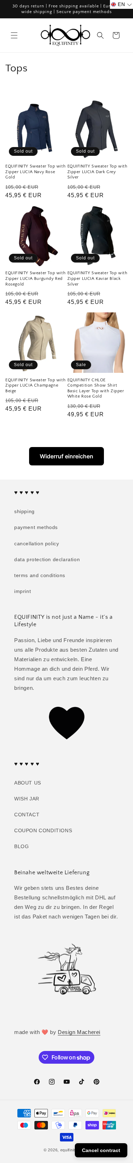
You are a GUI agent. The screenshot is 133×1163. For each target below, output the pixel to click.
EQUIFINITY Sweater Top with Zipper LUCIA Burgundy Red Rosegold (35, 278)
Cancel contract (101, 1150)
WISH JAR (26, 798)
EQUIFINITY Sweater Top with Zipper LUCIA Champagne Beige (35, 385)
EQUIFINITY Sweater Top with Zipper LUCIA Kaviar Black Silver (97, 278)
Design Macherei (79, 1032)
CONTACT (26, 814)
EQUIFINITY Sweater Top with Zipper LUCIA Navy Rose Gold (35, 172)
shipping (24, 511)
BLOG (21, 846)
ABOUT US (27, 783)
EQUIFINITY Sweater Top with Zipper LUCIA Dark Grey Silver (97, 172)
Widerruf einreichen (66, 456)
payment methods (36, 527)
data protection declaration (47, 559)
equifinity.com (73, 1150)
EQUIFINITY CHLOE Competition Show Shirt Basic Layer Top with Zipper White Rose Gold (95, 388)
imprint (22, 591)
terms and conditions (39, 575)
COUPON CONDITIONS (43, 830)
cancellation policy (36, 543)
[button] (14, 35)
